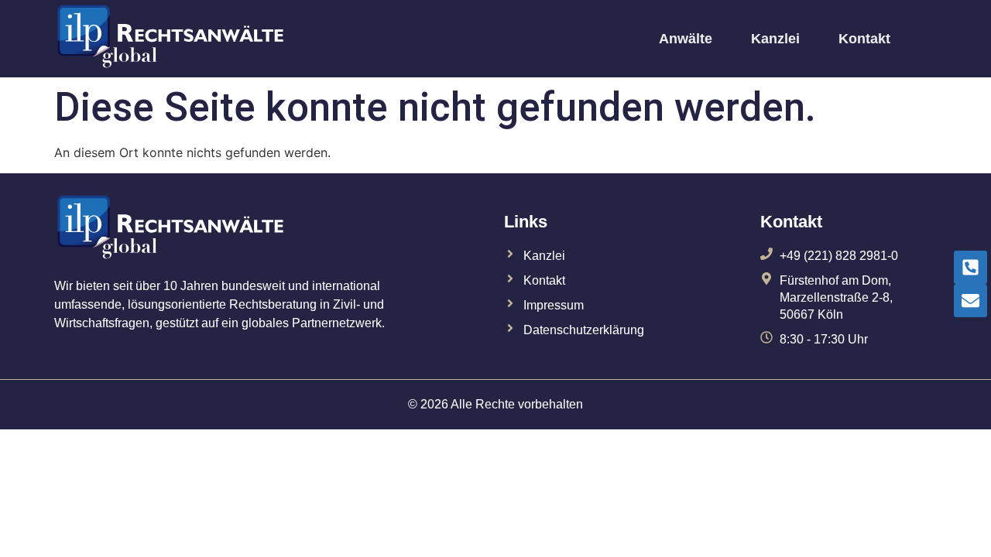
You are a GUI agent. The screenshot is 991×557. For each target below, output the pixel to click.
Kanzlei (775, 38)
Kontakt (864, 38)
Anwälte (685, 38)
